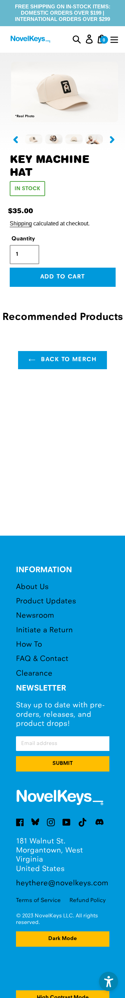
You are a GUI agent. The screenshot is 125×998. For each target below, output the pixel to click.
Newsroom (35, 616)
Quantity (23, 239)
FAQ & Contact (42, 659)
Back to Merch (68, 360)
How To (29, 645)
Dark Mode (62, 938)
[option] (34, 139)
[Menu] (114, 39)
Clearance (34, 674)
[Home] (31, 40)
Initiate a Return (44, 630)
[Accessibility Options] (108, 981)
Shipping (21, 223)
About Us (32, 587)
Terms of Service (38, 900)
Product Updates (46, 601)
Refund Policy (87, 900)
